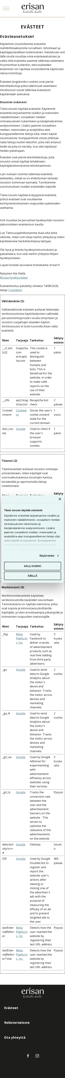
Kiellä (32, 575)
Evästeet (11, 1008)
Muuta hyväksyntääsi (14, 278)
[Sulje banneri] (60, 499)
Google (20, 429)
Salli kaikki (32, 566)
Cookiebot (15, 290)
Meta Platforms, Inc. (21, 638)
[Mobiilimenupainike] (6, 8)
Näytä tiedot (47, 555)
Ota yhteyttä (14, 1037)
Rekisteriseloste (17, 1022)
